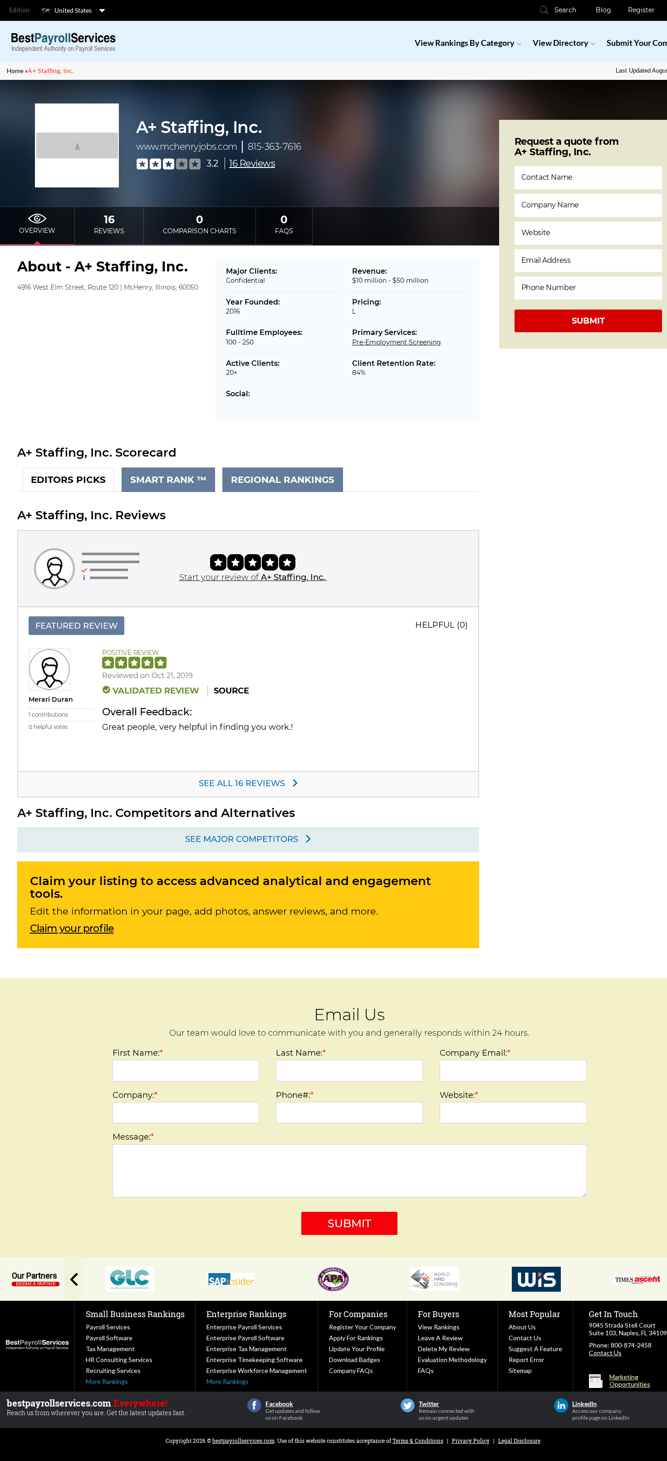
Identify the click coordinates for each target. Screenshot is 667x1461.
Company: (135, 1095)
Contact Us (525, 1338)
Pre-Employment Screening (396, 342)
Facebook (254, 1405)
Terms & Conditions (417, 1440)
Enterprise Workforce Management (256, 1370)
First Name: (138, 1053)
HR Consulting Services (119, 1359)
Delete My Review (444, 1349)
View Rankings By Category (465, 43)
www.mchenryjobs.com (186, 146)
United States (73, 10)
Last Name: (301, 1053)
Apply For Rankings (356, 1338)
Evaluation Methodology (452, 1359)
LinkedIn (561, 1405)
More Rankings (107, 1381)
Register (641, 10)
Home (15, 70)
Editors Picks (68, 479)
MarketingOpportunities (629, 1380)
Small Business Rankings (135, 1314)
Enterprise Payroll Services (244, 1327)
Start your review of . (253, 577)
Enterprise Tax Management (246, 1349)
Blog (603, 10)
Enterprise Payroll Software (245, 1338)
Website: (459, 1095)
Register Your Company (362, 1327)
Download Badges (354, 1359)
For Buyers (438, 1314)
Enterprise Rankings (246, 1314)
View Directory (561, 43)
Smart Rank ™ (168, 479)
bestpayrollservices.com (243, 1440)
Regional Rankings (282, 479)
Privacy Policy (471, 1440)
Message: (133, 1137)
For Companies (358, 1314)
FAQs (426, 1370)
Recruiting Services (113, 1370)
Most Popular (534, 1314)
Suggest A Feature (535, 1349)
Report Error (526, 1359)
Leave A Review (440, 1338)
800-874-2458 (631, 1345)
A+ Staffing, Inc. (51, 70)
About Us (522, 1327)
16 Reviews (252, 163)
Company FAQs (351, 1370)
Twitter (408, 1405)
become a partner (35, 1284)
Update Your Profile (357, 1349)
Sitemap (520, 1370)
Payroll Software (109, 1338)
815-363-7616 (274, 146)
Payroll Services (108, 1327)
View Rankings (439, 1327)
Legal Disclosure (519, 1440)
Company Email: (475, 1053)
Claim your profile (72, 929)
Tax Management (110, 1349)
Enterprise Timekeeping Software (254, 1359)
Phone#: (295, 1095)
